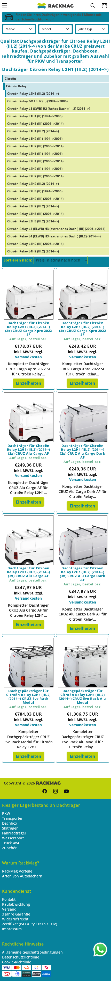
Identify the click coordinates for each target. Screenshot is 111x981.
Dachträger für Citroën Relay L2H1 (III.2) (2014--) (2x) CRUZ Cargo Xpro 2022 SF (28, 329)
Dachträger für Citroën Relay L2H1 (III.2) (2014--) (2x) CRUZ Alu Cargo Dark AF (82, 451)
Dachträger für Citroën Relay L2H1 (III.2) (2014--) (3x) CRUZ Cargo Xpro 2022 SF (82, 329)
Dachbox (9, 823)
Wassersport (13, 837)
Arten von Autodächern (22, 876)
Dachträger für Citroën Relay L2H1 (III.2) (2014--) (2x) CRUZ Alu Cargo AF (28, 449)
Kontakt (8, 899)
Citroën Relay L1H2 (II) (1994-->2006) (34, 138)
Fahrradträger (14, 833)
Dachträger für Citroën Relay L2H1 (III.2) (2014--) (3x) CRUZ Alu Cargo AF (28, 572)
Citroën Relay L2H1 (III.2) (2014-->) (33, 93)
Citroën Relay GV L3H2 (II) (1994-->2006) (37, 101)
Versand (9, 909)
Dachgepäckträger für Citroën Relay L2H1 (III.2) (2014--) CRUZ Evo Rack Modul (28, 696)
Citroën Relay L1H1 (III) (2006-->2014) (35, 123)
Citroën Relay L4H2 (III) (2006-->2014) (35, 244)
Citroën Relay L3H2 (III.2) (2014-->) (33, 206)
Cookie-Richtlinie (16, 962)
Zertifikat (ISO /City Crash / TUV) (29, 923)
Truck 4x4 (10, 842)
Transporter (12, 818)
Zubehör (9, 847)
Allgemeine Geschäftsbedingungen (32, 952)
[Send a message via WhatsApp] (100, 949)
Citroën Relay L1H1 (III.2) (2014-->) (33, 131)
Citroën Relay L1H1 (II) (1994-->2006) (34, 116)
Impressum (12, 928)
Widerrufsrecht (15, 919)
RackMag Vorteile (17, 871)
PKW (6, 813)
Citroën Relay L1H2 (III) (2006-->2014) (35, 146)
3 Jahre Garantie (16, 914)
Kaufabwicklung (16, 904)
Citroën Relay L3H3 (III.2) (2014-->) (33, 221)
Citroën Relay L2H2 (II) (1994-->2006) (34, 168)
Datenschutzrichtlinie (20, 957)
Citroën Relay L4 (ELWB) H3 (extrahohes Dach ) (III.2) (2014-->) (54, 236)
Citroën (10, 78)
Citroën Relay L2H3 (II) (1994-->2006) (34, 191)
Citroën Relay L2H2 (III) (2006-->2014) (35, 176)
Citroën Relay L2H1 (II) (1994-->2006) (34, 153)
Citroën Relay (16, 86)
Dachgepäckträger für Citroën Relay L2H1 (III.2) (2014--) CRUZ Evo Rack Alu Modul (82, 696)
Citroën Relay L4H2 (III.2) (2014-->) (33, 251)
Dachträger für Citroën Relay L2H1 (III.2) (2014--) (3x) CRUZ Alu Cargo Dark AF (82, 574)
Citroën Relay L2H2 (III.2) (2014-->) (33, 183)
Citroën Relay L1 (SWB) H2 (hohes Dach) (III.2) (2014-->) (48, 108)
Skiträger (10, 828)
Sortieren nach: (18, 260)
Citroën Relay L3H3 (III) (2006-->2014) (35, 214)
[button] (93, 5)
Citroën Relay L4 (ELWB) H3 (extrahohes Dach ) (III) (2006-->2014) (56, 229)
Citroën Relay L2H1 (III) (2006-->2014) (35, 161)
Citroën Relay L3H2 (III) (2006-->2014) (35, 199)
